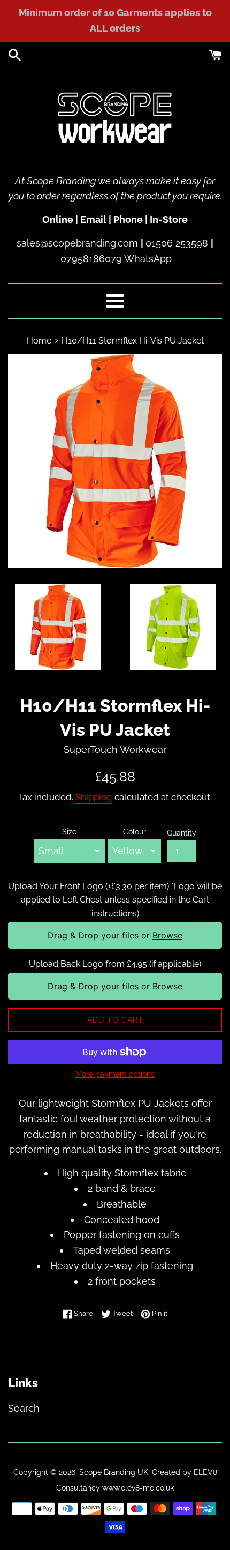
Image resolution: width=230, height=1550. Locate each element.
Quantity (181, 832)
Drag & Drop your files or (115, 935)
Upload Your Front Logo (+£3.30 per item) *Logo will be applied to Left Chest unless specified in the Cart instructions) (115, 900)
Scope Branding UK (113, 1472)
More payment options (115, 1074)
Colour (134, 831)
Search (24, 1408)
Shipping (93, 797)
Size (69, 831)
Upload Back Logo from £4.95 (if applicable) (115, 964)
